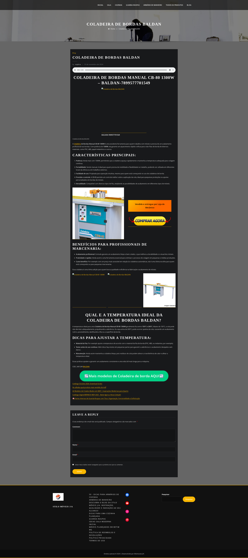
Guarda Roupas (133, 5)
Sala (109, 5)
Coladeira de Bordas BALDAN (129, 29)
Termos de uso (97, 541)
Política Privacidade (100, 538)
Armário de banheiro (152, 5)
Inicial (100, 5)
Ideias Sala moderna (100, 522)
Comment (76, 427)
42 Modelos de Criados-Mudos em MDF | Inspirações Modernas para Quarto (100, 391)
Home (113, 29)
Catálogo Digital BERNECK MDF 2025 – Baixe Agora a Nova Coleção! (96, 395)
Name (75, 445)
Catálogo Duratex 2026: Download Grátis (87, 384)
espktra (76, 64)
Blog (189, 5)
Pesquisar (165, 494)
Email (75, 455)
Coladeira (77, 144)
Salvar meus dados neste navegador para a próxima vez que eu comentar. (99, 465)
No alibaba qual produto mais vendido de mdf (89, 387)
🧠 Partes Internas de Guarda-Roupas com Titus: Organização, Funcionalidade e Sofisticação (106, 398)
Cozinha (118, 5)
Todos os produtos (174, 5)
